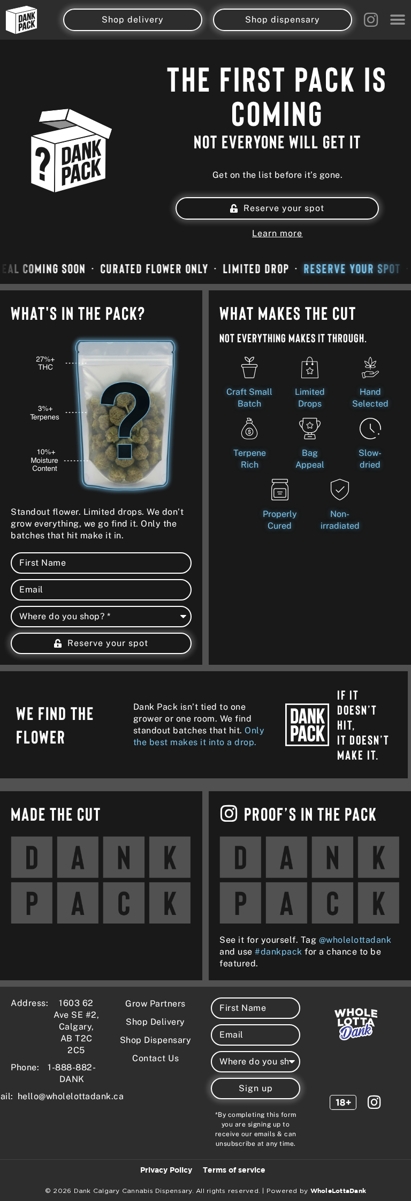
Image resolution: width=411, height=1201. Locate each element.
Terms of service (234, 1170)
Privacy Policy (166, 1170)
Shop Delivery (155, 1022)
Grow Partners (155, 1004)
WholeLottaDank (338, 1191)
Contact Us (155, 1058)
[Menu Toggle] (398, 20)
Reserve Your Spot (347, 268)
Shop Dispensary (156, 1040)
